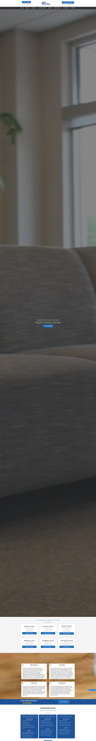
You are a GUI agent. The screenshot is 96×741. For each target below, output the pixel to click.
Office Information (29, 633)
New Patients (57, 7)
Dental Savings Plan (26, 3)
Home (22, 7)
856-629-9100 (29, 631)
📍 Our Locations (26, 2)
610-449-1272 (48, 631)
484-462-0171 (66, 644)
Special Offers (42, 7)
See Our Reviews (63, 701)
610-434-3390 (66, 631)
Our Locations (92, 690)
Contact (73, 7)
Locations (65, 7)
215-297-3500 (48, 644)
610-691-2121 (29, 644)
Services (34, 7)
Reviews (50, 7)
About (27, 7)
